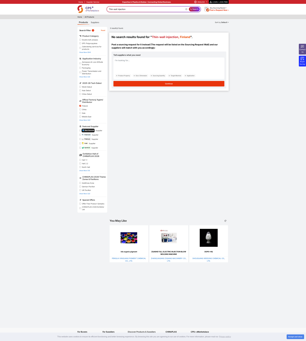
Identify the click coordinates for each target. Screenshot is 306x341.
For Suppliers (109, 332)
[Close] (186, 9)
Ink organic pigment (129, 252)
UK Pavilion (86, 190)
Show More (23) (84, 77)
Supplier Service (92, 2)
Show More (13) (84, 170)
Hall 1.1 (84, 160)
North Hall (86, 167)
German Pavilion (88, 187)
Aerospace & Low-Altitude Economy (92, 63)
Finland (85, 106)
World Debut (87, 87)
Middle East (86, 117)
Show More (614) (85, 52)
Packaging (86, 68)
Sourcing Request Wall (197, 44)
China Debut (87, 94)
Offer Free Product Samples (93, 204)
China (84, 109)
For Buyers (82, 332)
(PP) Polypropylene (89, 43)
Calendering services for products (91, 48)
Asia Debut (86, 90)
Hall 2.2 (85, 163)
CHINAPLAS (171, 332)
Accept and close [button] (295, 337)
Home (80, 2)
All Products (89, 17)
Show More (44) (84, 120)
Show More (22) (84, 194)
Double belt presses (90, 40)
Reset (103, 30)
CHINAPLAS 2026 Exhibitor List (93, 208)
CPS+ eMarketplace (200, 332)
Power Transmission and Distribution (91, 72)
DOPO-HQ (209, 252)
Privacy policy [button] (225, 337)
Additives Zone (88, 183)
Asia (83, 113)
